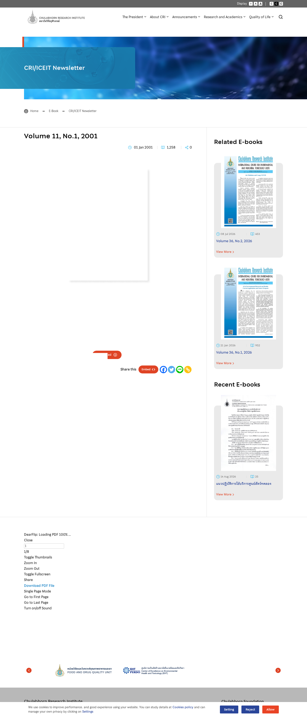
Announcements (184, 17)
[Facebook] (163, 369)
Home (34, 111)
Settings (87, 711)
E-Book (53, 111)
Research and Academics (223, 17)
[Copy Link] (188, 369)
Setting (229, 709)
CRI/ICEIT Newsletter (82, 111)
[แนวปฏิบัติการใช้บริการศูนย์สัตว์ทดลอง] (248, 453)
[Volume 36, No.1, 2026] (248, 321)
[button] (29, 670)
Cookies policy (183, 707)
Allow (270, 709)
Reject (250, 709)
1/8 (26, 551)
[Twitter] (171, 369)
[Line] (179, 369)
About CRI (157, 17)
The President (132, 17)
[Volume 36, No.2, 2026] (248, 210)
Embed (146, 369)
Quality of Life (259, 17)
